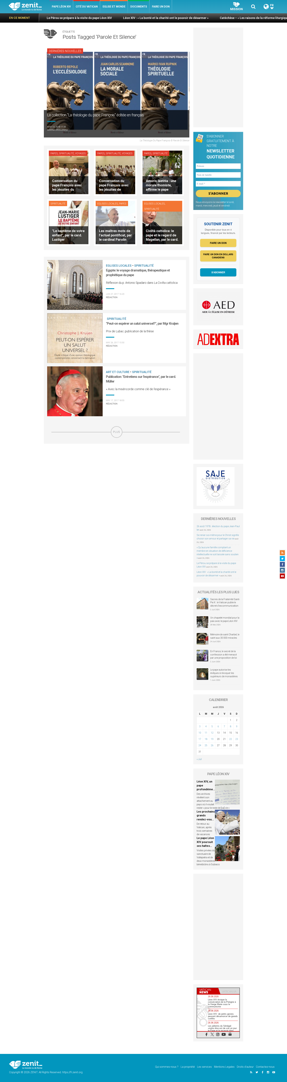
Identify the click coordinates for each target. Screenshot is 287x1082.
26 (212, 745)
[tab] (207, 991)
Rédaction (111, 297)
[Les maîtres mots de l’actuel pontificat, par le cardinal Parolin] (115, 222)
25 (206, 745)
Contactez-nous (265, 1066)
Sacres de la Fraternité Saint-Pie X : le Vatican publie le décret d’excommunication (225, 602)
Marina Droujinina (57, 130)
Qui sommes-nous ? (166, 1066)
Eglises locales (107, 203)
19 (212, 739)
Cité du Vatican (87, 6)
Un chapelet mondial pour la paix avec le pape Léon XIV (224, 619)
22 (230, 739)
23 (236, 739)
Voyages (80, 153)
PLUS (116, 432)
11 (206, 732)
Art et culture (117, 372)
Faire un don (161, 6)
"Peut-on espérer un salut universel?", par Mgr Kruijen (142, 323)
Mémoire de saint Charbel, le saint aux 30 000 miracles (224, 636)
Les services (204, 1066)
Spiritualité (66, 153)
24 (199, 745)
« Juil (199, 759)
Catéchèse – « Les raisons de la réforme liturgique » (188, 18)
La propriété (188, 1066)
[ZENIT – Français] (29, 6)
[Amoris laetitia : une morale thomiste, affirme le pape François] (162, 172)
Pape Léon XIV (61, 6)
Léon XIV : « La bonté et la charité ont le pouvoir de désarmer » (98, 18)
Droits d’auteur (245, 1066)
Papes (54, 153)
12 (212, 732)
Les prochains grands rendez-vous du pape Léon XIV (206, 819)
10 (199, 732)
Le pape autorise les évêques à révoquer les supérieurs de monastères (224, 673)
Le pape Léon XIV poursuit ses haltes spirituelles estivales (205, 845)
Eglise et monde (114, 6)
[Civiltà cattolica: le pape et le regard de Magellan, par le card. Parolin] (162, 222)
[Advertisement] (116, 461)
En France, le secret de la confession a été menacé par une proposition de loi (223, 654)
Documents (138, 6)
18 (206, 739)
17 (199, 739)
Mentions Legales (224, 1066)
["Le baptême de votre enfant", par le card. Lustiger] (68, 222)
